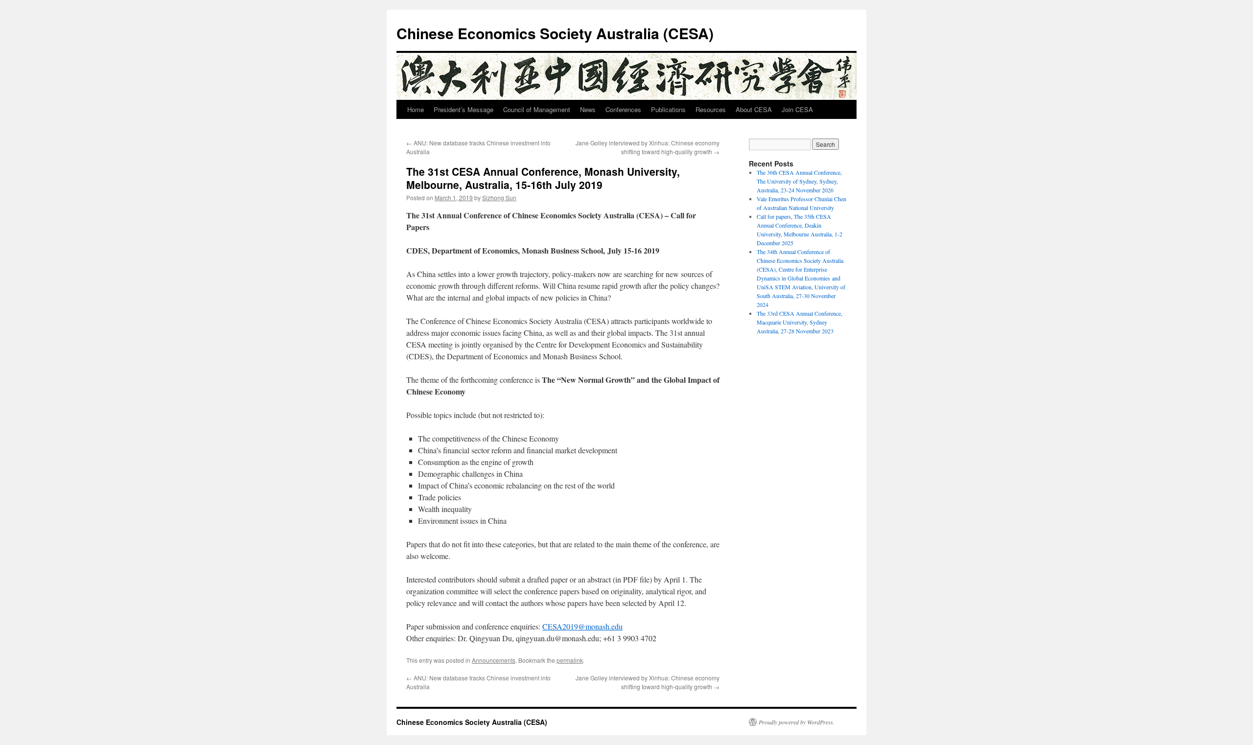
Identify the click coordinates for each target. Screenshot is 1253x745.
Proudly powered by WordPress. (797, 722)
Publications (668, 109)
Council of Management (536, 109)
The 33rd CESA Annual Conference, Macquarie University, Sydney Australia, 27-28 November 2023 (799, 322)
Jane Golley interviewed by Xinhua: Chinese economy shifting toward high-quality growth (647, 147)
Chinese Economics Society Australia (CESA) (555, 33)
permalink (570, 660)
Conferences (623, 109)
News (588, 109)
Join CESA (797, 109)
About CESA (754, 109)
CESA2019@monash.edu (582, 626)
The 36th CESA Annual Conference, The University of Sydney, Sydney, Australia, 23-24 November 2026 (799, 181)
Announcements (493, 660)
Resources (711, 109)
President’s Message (463, 109)
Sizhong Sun (499, 197)
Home (415, 109)
